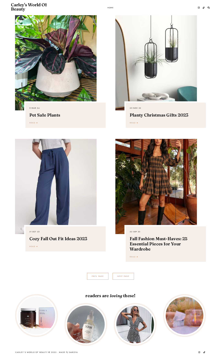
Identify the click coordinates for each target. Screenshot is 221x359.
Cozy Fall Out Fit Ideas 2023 (58, 238)
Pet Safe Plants (44, 115)
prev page (98, 276)
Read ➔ (33, 122)
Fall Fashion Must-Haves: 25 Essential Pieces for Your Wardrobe (158, 244)
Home (110, 7)
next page (123, 276)
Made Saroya (68, 352)
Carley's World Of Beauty (29, 7)
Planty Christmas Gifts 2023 (159, 115)
